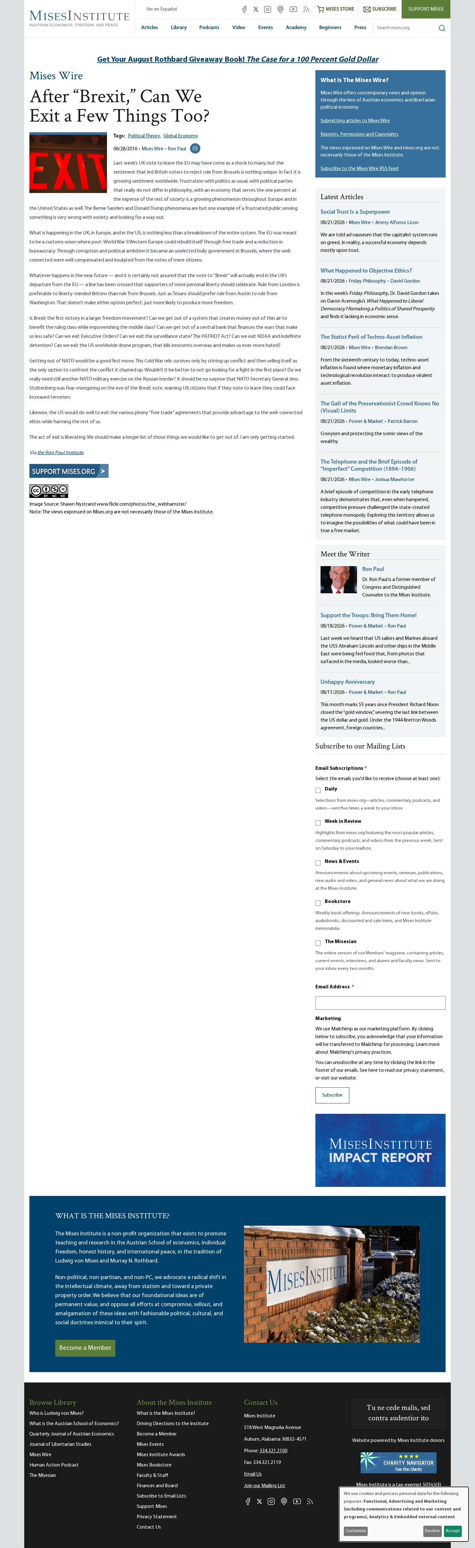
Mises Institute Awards (161, 1454)
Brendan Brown (391, 347)
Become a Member (85, 1348)
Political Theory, (144, 136)
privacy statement (423, 1070)
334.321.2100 (273, 1451)
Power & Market (366, 421)
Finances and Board (157, 1486)
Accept (453, 1531)
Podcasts (209, 27)
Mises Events (150, 1444)
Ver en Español (161, 9)
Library (179, 27)
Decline (432, 1531)
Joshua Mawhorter (395, 479)
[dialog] (404, 1514)
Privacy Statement (157, 1517)
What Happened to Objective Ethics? (366, 271)
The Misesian (340, 941)
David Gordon (405, 281)
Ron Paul (177, 149)
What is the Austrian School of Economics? (74, 1423)
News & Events (342, 861)
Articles (149, 27)
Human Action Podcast (54, 1465)
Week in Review (343, 821)
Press (360, 27)
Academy (296, 27)
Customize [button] (356, 1531)
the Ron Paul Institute (60, 453)
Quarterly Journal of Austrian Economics (71, 1434)
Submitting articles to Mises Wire (355, 121)
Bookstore (338, 901)
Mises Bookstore (154, 1465)
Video (238, 27)
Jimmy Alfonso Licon (396, 222)
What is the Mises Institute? (166, 1413)
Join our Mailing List (264, 1486)
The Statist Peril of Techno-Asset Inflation (371, 337)
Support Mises (426, 9)
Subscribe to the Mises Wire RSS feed (359, 168)
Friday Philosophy (367, 281)
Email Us (253, 1474)
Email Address (334, 987)
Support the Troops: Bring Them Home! (369, 616)
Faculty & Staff (152, 1475)
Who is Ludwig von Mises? (56, 1413)
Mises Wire (56, 76)
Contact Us (149, 1527)
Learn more (428, 1044)
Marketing (328, 1018)
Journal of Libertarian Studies (60, 1444)
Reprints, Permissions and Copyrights (359, 134)
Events (265, 27)
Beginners (330, 27)
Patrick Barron (402, 421)
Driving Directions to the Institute (173, 1423)
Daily (331, 789)
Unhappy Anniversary (348, 682)
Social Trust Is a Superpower (355, 212)
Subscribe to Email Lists (161, 1496)
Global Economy (181, 136)
